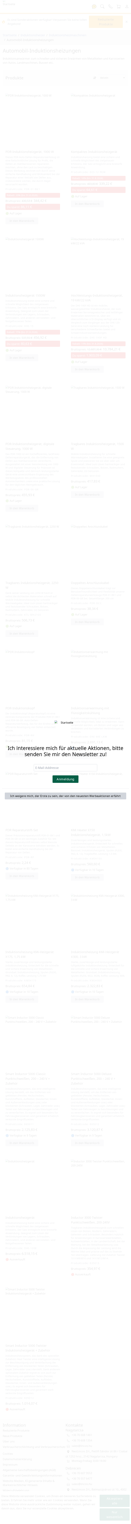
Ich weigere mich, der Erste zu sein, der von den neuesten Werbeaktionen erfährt (65, 796)
